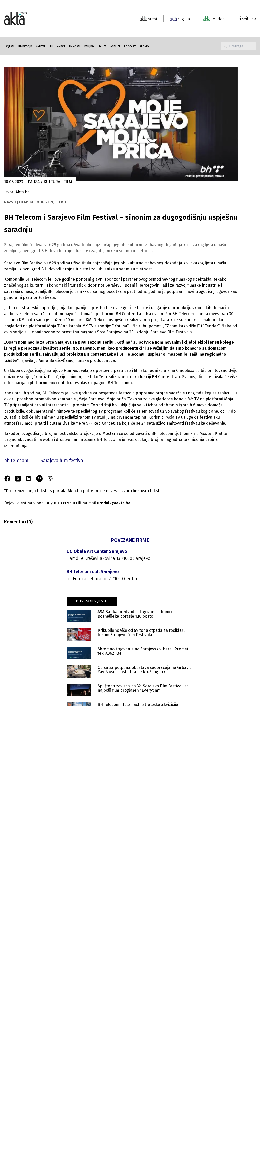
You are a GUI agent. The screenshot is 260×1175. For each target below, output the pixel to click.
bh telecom (16, 460)
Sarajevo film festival (63, 460)
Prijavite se (246, 18)
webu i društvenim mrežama (69, 439)
